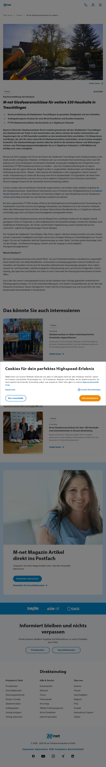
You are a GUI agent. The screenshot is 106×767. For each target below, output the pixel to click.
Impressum (10, 390)
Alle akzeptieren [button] (90, 398)
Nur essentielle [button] (15, 398)
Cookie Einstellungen (91, 390)
